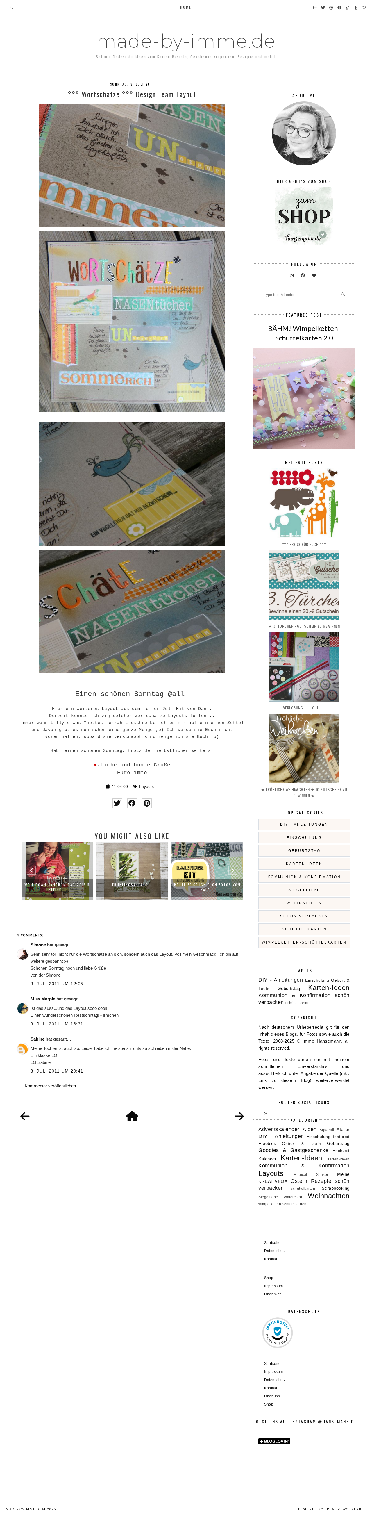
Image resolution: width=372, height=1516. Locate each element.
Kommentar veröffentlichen (50, 1085)
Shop (268, 1278)
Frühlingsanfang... (57, 884)
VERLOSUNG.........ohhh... (304, 708)
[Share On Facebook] (132, 803)
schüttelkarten (304, 929)
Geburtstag (304, 851)
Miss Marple (43, 998)
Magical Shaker (311, 1175)
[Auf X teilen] (117, 803)
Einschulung (304, 838)
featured (341, 1137)
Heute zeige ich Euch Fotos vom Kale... (132, 887)
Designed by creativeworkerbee (332, 1509)
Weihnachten (304, 903)
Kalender (267, 1158)
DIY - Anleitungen (304, 825)
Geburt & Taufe (301, 1144)
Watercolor (293, 1197)
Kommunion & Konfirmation (304, 877)
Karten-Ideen (304, 864)
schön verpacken (304, 916)
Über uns (272, 1396)
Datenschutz (275, 1251)
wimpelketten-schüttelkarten (304, 942)
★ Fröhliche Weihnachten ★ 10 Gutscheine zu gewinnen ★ (304, 792)
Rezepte (321, 1181)
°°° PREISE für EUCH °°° (304, 544)
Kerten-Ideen (338, 1159)
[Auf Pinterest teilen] (146, 803)
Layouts (146, 786)
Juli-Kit (173, 709)
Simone (38, 944)
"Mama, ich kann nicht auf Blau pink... (207, 887)
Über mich (273, 1294)
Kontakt (270, 1259)
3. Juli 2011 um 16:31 (57, 1023)
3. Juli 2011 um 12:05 (57, 983)
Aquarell (327, 1130)
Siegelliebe (304, 890)
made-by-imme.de (186, 41)
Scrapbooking (336, 1188)
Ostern (299, 1181)
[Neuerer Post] (25, 1116)
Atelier (343, 1129)
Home (186, 7)
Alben (310, 1129)
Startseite (272, 1243)
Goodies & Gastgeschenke (293, 1150)
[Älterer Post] (239, 1116)
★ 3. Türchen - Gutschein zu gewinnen (304, 626)
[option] (57, 871)
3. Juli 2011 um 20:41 (57, 1071)
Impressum (273, 1286)
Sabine (37, 1039)
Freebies (267, 1143)
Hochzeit (341, 1150)
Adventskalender (279, 1129)
